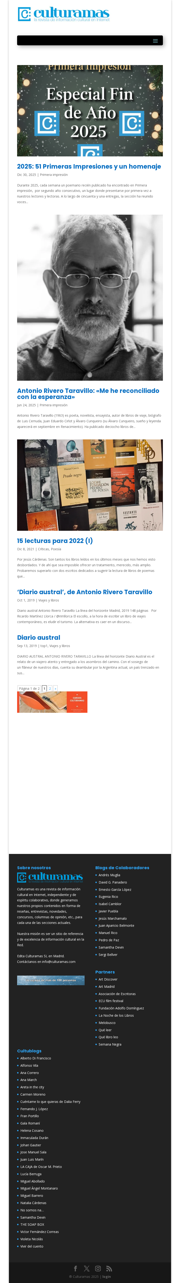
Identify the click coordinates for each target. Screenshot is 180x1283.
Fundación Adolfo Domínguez (121, 1008)
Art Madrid (107, 986)
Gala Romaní (30, 1123)
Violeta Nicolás (31, 1239)
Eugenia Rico (108, 896)
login (106, 1276)
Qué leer (105, 1030)
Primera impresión (54, 174)
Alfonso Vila (29, 1065)
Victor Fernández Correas (39, 1231)
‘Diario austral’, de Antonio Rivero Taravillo (84, 592)
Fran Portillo (29, 1116)
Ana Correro (29, 1072)
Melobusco (107, 1022)
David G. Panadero (113, 882)
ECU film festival (111, 1001)
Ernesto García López (115, 889)
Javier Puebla (108, 911)
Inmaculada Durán (34, 1138)
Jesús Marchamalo (113, 918)
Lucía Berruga (30, 1174)
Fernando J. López (34, 1109)
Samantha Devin (111, 947)
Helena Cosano (32, 1130)
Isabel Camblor (110, 904)
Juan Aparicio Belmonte (116, 925)
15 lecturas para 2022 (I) (55, 541)
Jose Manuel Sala (33, 1152)
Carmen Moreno (32, 1094)
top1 (44, 645)
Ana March (28, 1080)
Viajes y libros (48, 600)
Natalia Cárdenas (33, 1203)
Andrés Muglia (109, 875)
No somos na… (32, 1210)
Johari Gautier (30, 1145)
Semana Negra (110, 1044)
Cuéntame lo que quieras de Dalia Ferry (50, 1101)
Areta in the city (32, 1087)
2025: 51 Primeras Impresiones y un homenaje (89, 166)
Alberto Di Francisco (35, 1058)
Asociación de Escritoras (117, 994)
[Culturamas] (51, 883)
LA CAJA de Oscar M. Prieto (41, 1166)
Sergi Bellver (108, 954)
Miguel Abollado (32, 1181)
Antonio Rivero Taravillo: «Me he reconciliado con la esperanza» (88, 394)
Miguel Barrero (31, 1195)
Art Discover (108, 979)
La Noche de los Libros (116, 1015)
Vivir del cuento (31, 1246)
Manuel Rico (108, 932)
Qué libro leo (108, 1037)
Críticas (43, 549)
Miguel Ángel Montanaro (39, 1188)
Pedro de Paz (109, 940)
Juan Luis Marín (32, 1159)
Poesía (56, 549)
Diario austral (38, 637)
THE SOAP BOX (32, 1224)
